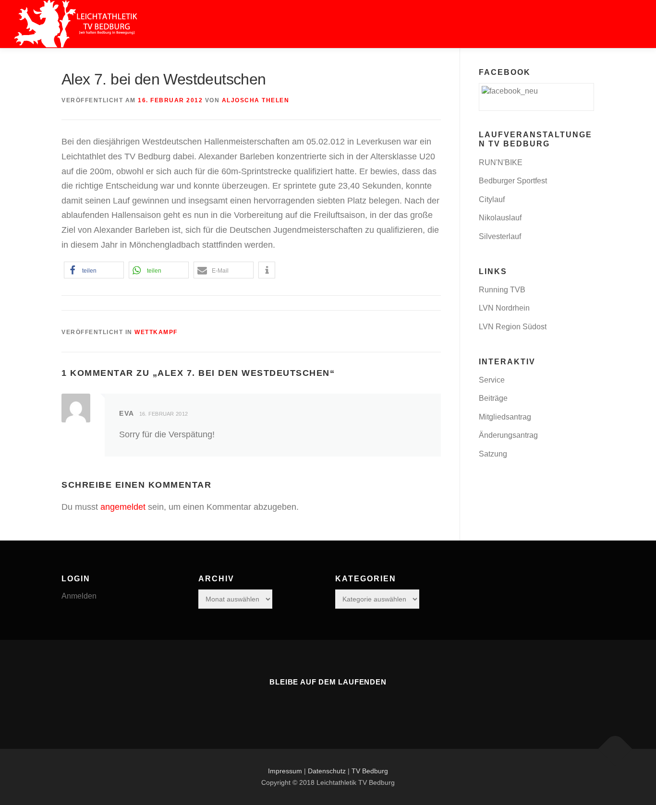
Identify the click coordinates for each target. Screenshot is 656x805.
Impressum (285, 771)
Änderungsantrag (508, 435)
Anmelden (79, 596)
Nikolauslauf (500, 218)
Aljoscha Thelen (256, 100)
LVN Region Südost (513, 327)
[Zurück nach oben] (615, 749)
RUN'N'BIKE (500, 162)
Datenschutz (327, 771)
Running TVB (502, 290)
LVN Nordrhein (504, 308)
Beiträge (493, 398)
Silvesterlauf (500, 236)
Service (492, 380)
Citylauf (492, 199)
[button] (94, 270)
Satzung (493, 454)
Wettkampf (156, 332)
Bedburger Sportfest (513, 181)
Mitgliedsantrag (505, 417)
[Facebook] (328, 703)
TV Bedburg (370, 771)
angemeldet (123, 507)
